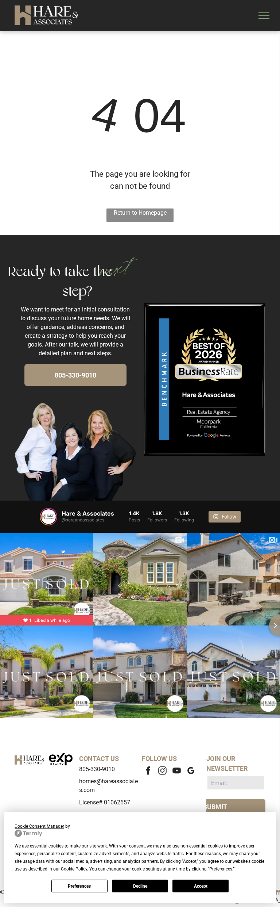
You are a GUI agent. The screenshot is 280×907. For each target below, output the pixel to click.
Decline (140, 886)
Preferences (79, 886)
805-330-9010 (97, 769)
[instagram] (162, 771)
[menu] (263, 15)
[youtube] (176, 771)
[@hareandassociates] (48, 516)
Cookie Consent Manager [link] (39, 826)
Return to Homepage (140, 212)
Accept (200, 886)
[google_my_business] (190, 771)
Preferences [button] (220, 869)
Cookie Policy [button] (74, 869)
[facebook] (148, 771)
